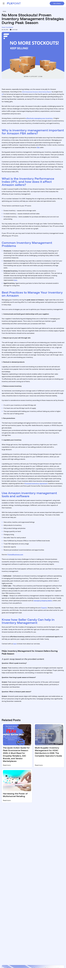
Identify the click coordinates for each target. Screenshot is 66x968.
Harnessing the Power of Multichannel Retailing (15, 794)
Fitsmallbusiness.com (15, 554)
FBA (38, 147)
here (15, 280)
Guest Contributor (7, 27)
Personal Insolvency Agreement (36, 483)
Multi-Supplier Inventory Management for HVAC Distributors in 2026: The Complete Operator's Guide (48, 751)
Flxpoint (44, 608)
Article (4, 11)
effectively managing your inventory (39, 118)
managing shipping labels (43, 601)
